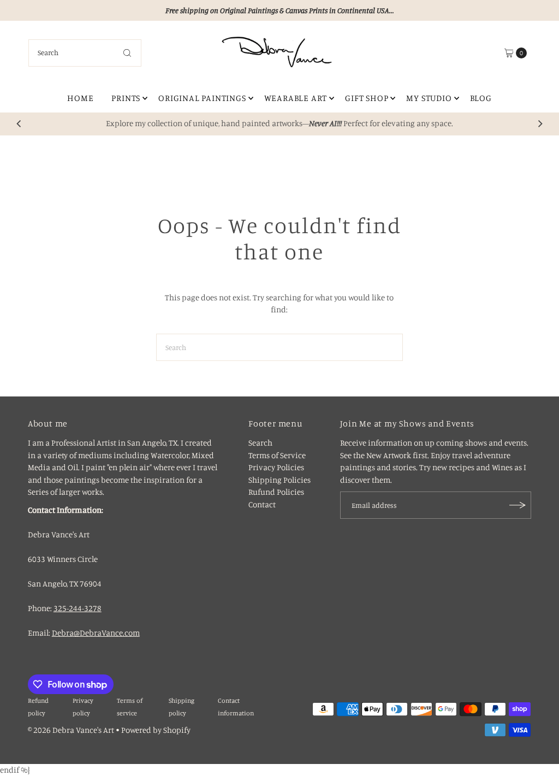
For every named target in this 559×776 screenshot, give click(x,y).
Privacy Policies (276, 467)
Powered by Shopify (156, 730)
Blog (481, 97)
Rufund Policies (276, 492)
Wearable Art (296, 97)
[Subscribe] (517, 505)
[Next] (540, 124)
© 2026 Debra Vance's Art (71, 730)
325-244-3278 (77, 608)
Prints (125, 97)
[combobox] (85, 53)
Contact (262, 504)
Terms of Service (277, 455)
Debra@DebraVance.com (96, 632)
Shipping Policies (279, 480)
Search (260, 442)
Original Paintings (202, 97)
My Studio (428, 97)
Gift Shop (366, 97)
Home (80, 97)
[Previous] (19, 124)
